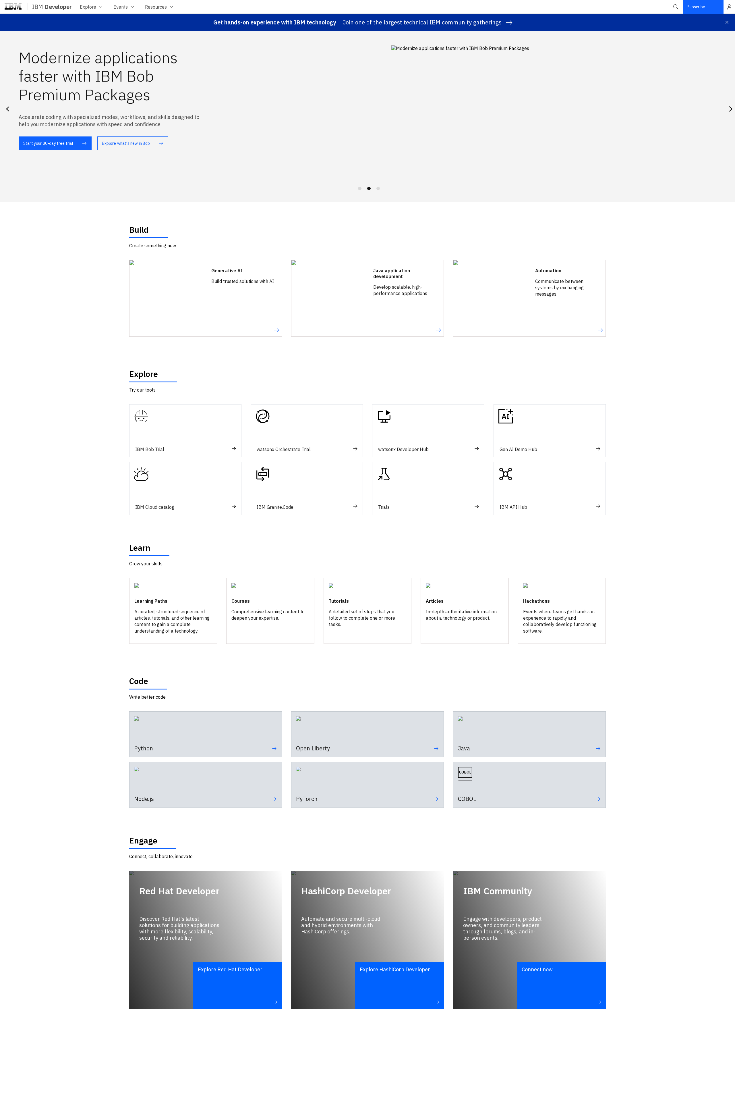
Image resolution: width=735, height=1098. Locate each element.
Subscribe (696, 6)
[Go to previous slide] (7, 108)
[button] (676, 7)
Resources (156, 7)
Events (120, 7)
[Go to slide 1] (359, 188)
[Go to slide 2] (369, 188)
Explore (88, 7)
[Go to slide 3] (378, 188)
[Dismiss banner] (727, 22)
